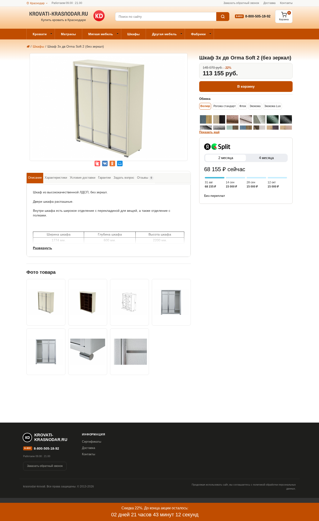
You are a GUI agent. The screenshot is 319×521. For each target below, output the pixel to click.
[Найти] (222, 16)
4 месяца (266, 158)
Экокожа (255, 106)
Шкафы (133, 34)
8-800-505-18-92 (257, 16)
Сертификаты (91, 441)
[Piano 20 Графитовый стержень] (286, 119)
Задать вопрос (123, 177)
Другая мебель (164, 34)
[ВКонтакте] (105, 163)
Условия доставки (82, 177)
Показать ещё (209, 132)
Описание (35, 177)
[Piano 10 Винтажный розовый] (232, 119)
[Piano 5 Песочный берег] (219, 119)
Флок (242, 106)
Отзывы (144, 177)
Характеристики (56, 177)
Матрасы (68, 34)
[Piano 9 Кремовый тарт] (246, 119)
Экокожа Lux (272, 106)
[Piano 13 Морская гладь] (206, 119)
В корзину (246, 86)
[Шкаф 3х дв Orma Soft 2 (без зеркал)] (108, 110)
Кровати (40, 34)
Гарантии (104, 177)
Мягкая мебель (100, 34)
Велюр (205, 106)
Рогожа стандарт (224, 106)
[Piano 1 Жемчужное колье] (259, 119)
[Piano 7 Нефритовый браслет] (273, 119)
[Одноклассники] (112, 163)
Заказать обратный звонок (241, 3)
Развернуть (42, 248)
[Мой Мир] (120, 163)
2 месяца (225, 158)
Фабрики (198, 34)
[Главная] (27, 46)
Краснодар (37, 3)
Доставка (269, 3)
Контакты (286, 3)
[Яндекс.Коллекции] (97, 163)
